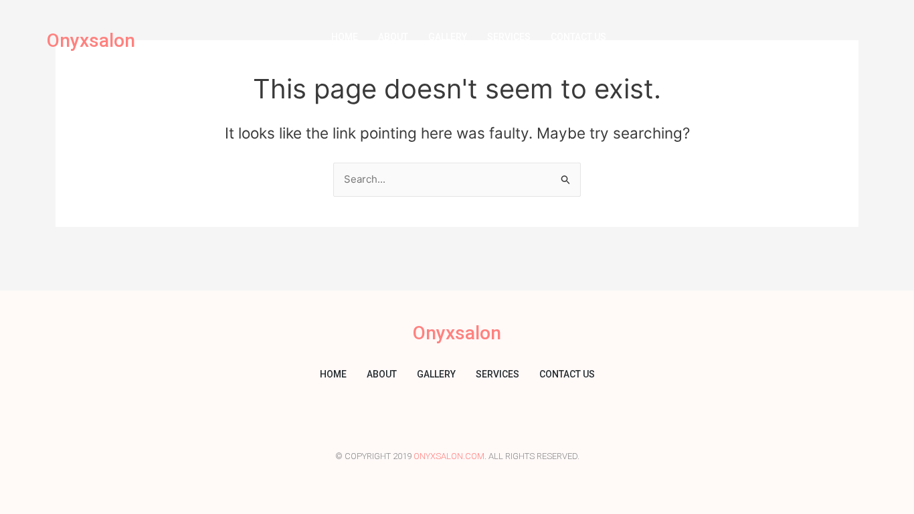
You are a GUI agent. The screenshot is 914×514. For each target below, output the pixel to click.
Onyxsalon (91, 40)
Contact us (578, 36)
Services (509, 36)
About (393, 36)
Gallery (447, 36)
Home (344, 36)
